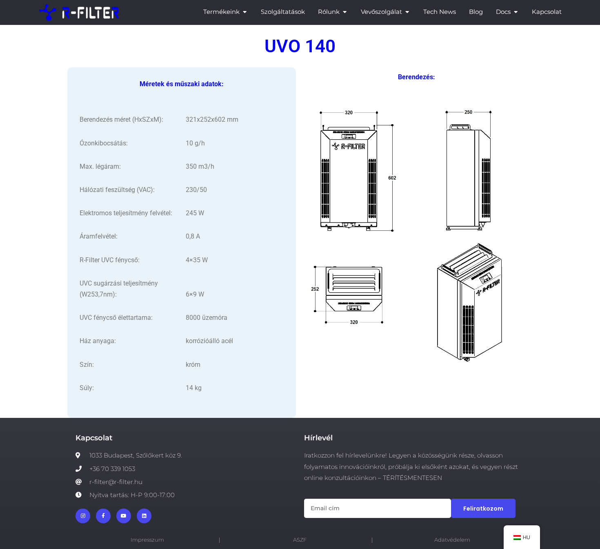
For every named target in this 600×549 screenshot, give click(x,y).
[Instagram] (83, 516)
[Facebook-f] (103, 516)
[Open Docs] (516, 12)
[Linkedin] (144, 516)
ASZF (300, 540)
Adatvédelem (452, 540)
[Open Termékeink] (245, 12)
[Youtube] (123, 516)
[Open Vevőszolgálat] (407, 12)
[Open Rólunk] (345, 12)
